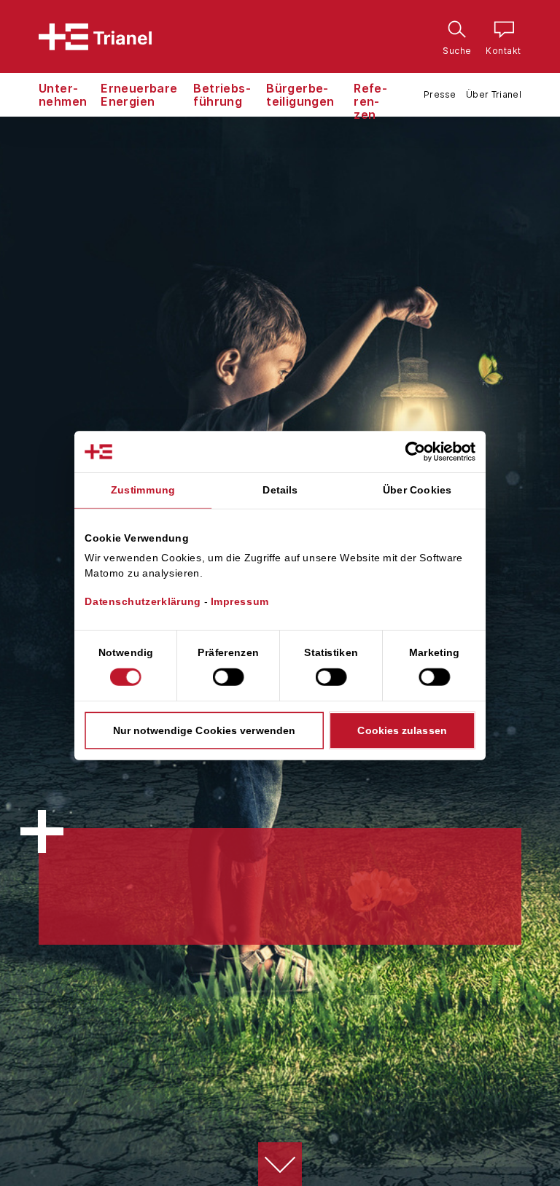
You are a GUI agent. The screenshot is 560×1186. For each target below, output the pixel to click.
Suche (453, 32)
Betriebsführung (221, 95)
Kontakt (500, 32)
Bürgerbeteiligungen (300, 95)
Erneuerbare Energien (139, 95)
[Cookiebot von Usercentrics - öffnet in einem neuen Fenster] (427, 451)
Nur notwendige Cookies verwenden (204, 730)
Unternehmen (63, 95)
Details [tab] (280, 490)
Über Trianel (493, 94)
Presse (440, 94)
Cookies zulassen (402, 730)
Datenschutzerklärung (143, 601)
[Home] (95, 36)
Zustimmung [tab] (143, 490)
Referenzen (370, 101)
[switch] (228, 676)
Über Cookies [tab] (417, 490)
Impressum (240, 601)
